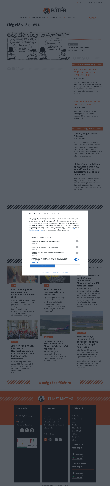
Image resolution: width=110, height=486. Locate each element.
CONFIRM (42, 266)
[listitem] (55, 237)
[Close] (84, 214)
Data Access (55, 272)
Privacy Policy (64, 272)
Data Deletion (45, 272)
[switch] (76, 241)
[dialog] (55, 243)
